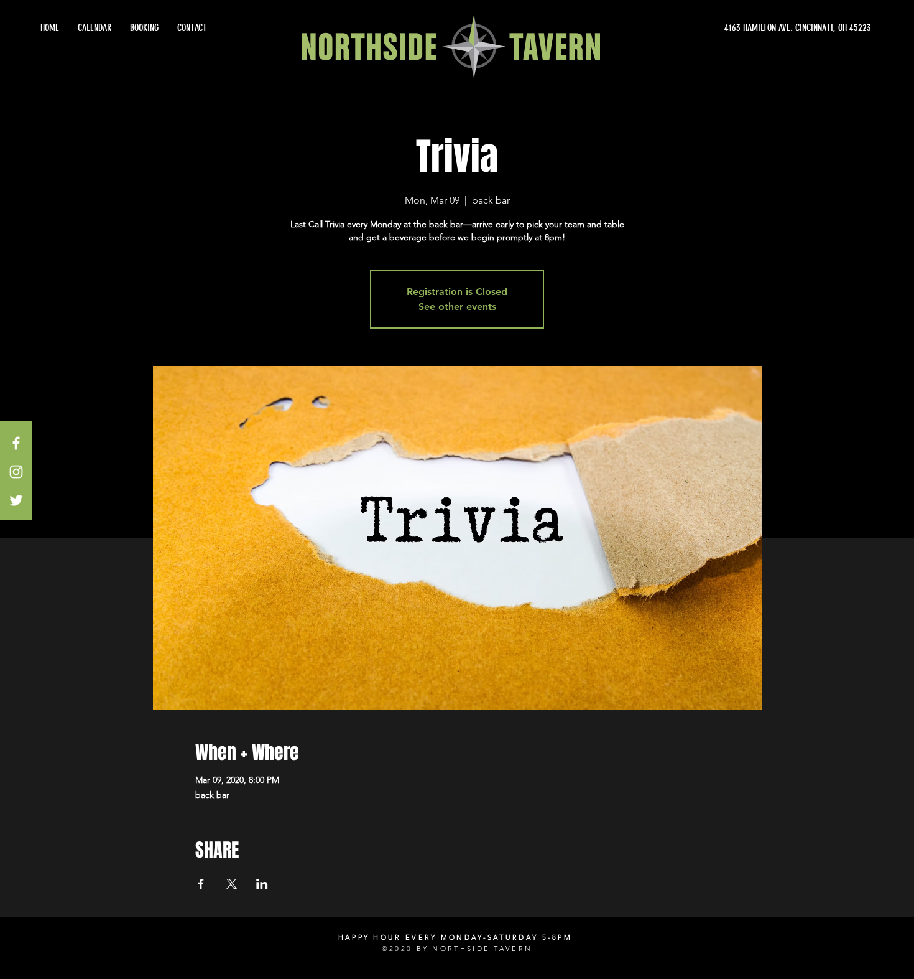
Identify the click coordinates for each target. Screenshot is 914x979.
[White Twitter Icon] (16, 500)
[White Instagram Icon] (16, 471)
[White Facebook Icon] (16, 443)
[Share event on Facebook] (201, 884)
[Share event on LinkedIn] (262, 884)
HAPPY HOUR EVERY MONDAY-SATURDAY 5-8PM (455, 937)
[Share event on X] (232, 884)
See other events (457, 306)
